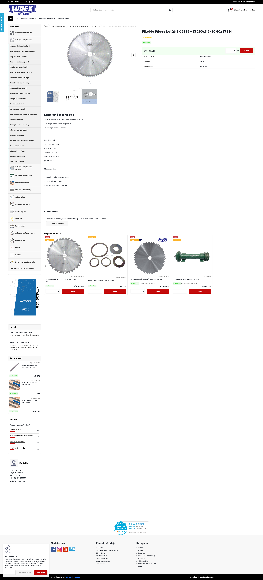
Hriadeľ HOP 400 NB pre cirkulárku (186, 279)
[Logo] (22, 10)
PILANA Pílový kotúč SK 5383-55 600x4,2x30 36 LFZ (64, 280)
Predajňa (24, 18)
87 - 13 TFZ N (96, 26)
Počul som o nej (15, 429)
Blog (67, 18)
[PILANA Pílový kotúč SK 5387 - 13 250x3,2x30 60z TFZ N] (90, 54)
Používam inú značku (17, 448)
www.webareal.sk (73, 577)
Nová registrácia (249, 2)
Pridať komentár (57, 224)
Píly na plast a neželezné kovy (78, 26)
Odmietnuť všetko (24, 573)
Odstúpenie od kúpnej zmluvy (202, 577)
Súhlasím (41, 573)
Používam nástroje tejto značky (21, 436)
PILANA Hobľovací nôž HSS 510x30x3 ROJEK (29, 366)
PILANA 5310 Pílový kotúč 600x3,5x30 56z (146, 279)
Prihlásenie (236, 2)
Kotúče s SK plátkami (58, 26)
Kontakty (60, 18)
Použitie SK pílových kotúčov (21, 332)
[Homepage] (10, 18)
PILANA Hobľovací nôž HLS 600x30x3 (29, 384)
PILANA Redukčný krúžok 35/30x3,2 (101, 280)
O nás (17, 18)
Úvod (46, 26)
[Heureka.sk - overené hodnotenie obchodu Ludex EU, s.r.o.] (131, 522)
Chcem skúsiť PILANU (17, 442)
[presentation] (46, 55)
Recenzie (32, 18)
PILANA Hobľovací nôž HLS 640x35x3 (29, 402)
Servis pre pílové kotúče (19, 342)
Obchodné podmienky (46, 18)
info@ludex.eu (18, 481)
